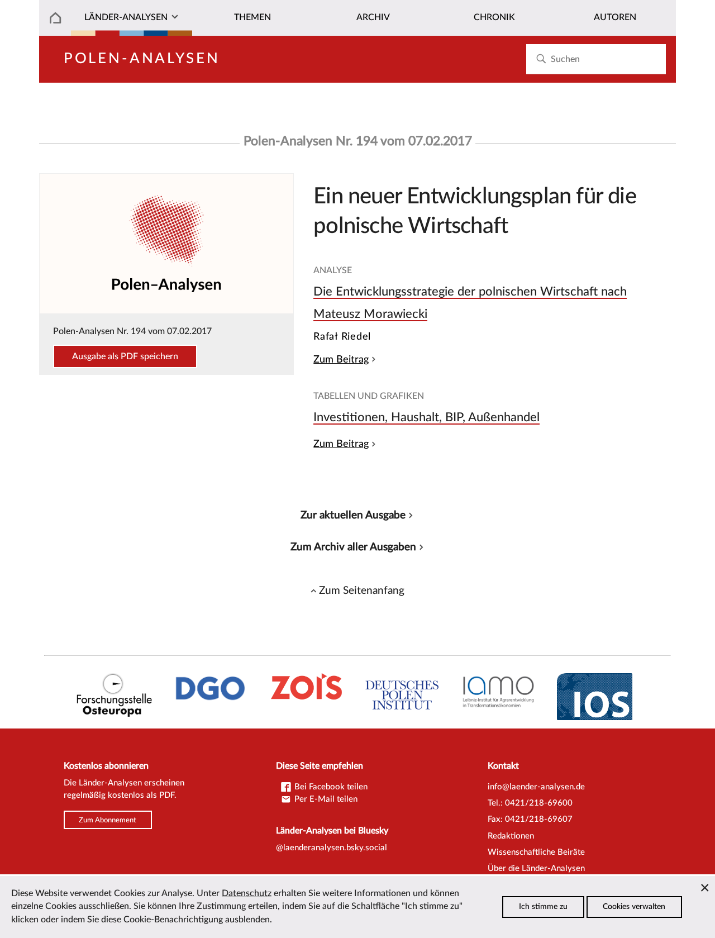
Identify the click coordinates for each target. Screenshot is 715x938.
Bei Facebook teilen (330, 787)
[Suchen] (541, 59)
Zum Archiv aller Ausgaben (353, 547)
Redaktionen (511, 836)
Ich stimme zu (543, 907)
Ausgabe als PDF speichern (125, 356)
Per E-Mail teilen (325, 799)
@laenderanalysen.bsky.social (331, 848)
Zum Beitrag (341, 359)
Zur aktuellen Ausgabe (353, 515)
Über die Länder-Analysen (536, 868)
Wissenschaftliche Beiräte (536, 852)
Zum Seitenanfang (361, 590)
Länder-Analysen (126, 17)
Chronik (494, 17)
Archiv (373, 17)
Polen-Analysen (142, 58)
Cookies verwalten (634, 907)
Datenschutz (246, 893)
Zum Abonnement (107, 819)
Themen (252, 17)
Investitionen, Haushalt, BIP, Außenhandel (426, 417)
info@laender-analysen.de (536, 787)
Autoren (615, 17)
